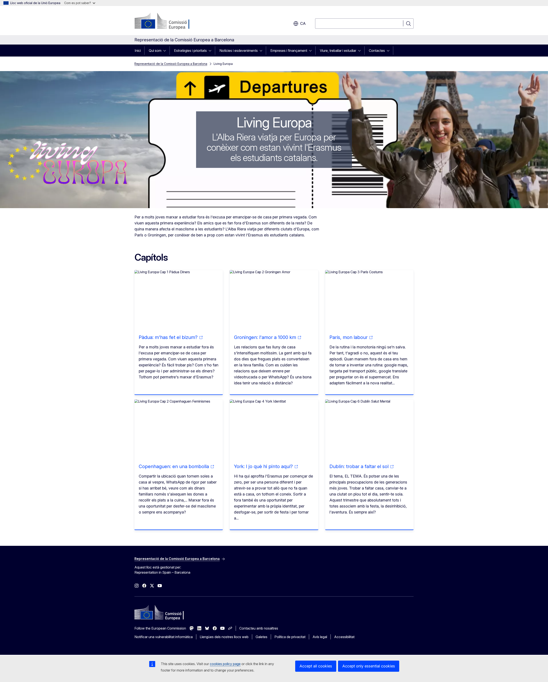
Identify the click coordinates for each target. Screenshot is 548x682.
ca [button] (303, 23)
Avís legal (320, 637)
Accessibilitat (344, 637)
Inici (138, 50)
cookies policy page (225, 664)
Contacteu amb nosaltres (258, 628)
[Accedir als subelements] (166, 51)
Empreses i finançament (288, 50)
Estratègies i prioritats (190, 50)
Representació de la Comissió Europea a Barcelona (170, 64)
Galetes (261, 637)
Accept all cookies (315, 666)
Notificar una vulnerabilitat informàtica (163, 637)
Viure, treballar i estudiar (338, 50)
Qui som (155, 50)
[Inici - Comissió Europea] (169, 21)
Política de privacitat (289, 637)
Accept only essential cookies (368, 666)
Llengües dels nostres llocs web (224, 637)
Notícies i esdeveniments (238, 50)
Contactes (377, 50)
